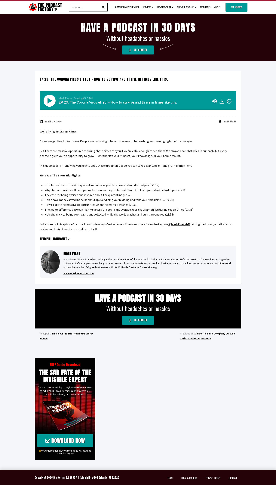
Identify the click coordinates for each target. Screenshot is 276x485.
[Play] (50, 101)
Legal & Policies (189, 478)
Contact (233, 478)
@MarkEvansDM (179, 224)
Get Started (236, 7)
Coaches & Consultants (127, 7)
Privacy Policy (213, 478)
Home (170, 478)
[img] (229, 101)
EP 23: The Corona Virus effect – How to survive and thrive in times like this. (104, 79)
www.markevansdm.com (78, 273)
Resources (205, 7)
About (217, 7)
